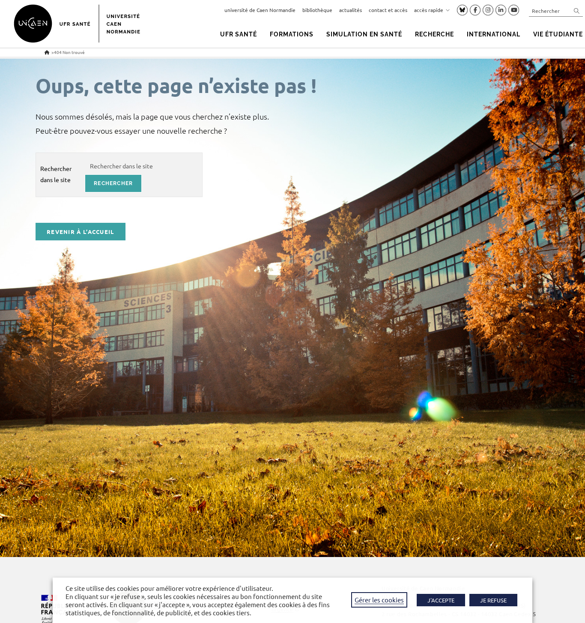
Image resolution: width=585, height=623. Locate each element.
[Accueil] (47, 52)
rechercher (113, 183)
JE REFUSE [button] (493, 600)
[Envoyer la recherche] (577, 10)
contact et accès (388, 9)
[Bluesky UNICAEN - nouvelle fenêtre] (462, 9)
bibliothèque (317, 9)
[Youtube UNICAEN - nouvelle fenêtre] (513, 10)
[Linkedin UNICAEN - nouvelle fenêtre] (500, 10)
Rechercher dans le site (56, 174)
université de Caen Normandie (259, 9)
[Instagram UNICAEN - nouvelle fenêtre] (488, 10)
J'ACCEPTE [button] (440, 600)
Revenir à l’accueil (80, 231)
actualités (350, 9)
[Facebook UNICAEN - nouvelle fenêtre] (475, 10)
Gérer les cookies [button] (379, 600)
